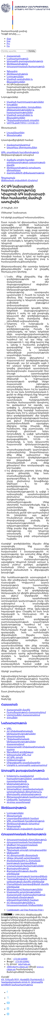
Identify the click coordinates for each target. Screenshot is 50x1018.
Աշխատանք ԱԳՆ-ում (19, 755)
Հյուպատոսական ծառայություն (25, 66)
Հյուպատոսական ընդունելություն (27, 839)
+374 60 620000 (20, 959)
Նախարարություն (17, 58)
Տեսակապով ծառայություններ (25, 889)
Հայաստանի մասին (18, 710)
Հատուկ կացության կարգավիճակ (27, 876)
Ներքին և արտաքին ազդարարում (27, 765)
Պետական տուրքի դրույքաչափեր (27, 850)
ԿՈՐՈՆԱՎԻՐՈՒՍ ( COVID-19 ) (23, 123)
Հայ (9, 38)
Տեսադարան (14, 816)
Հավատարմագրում (18, 145)
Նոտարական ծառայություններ (25, 866)
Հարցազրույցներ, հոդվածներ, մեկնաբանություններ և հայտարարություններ (24, 110)
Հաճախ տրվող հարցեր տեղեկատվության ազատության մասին (26, 162)
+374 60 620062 (22, 961)
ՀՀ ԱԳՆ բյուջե (15, 757)
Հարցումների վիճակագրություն (25, 173)
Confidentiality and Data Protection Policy (25, 910)
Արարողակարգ (16, 736)
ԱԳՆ (9, 728)
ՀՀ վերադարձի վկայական (22, 855)
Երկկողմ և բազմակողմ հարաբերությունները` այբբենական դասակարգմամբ (28, 778)
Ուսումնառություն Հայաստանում (26, 712)
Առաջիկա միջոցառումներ (22, 147)
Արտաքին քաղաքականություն (25, 61)
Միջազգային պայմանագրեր (23, 762)
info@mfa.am (24, 964)
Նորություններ (15, 76)
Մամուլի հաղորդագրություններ (25, 102)
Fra (8, 46)
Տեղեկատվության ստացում (23, 823)
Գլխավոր (12, 71)
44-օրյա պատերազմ (18, 802)
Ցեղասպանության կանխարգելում (27, 797)
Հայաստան (13, 56)
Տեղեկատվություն (17, 64)
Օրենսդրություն (16, 760)
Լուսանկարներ (15, 132)
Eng (8, 41)
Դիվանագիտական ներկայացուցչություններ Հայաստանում (21, 741)
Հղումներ (12, 717)
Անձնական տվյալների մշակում (19, 180)
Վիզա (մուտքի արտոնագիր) (23, 858)
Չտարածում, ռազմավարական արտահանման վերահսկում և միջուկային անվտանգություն (25, 791)
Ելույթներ (12, 104)
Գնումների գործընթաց (20, 752)
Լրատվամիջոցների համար (23, 818)
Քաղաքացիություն (18, 868)
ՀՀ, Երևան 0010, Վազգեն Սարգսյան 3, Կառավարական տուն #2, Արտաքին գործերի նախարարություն (23, 982)
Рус (8, 43)
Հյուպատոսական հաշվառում (24, 842)
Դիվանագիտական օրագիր (23, 120)
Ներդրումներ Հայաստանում (23, 715)
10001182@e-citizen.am (17, 967)
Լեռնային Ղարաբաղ (19, 799)
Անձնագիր (13, 853)
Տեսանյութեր (14, 135)
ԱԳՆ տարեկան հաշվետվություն (20, 152)
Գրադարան (8, 178)
